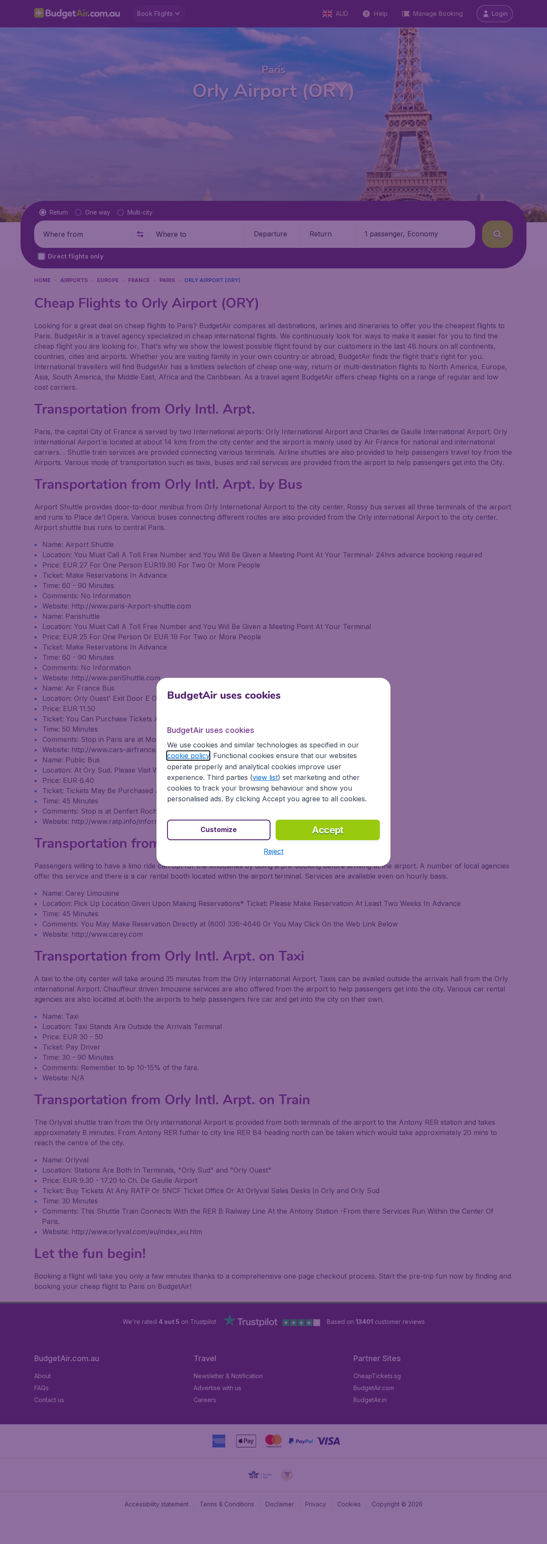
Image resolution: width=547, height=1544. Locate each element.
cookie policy (188, 755)
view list (265, 777)
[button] (273, 851)
